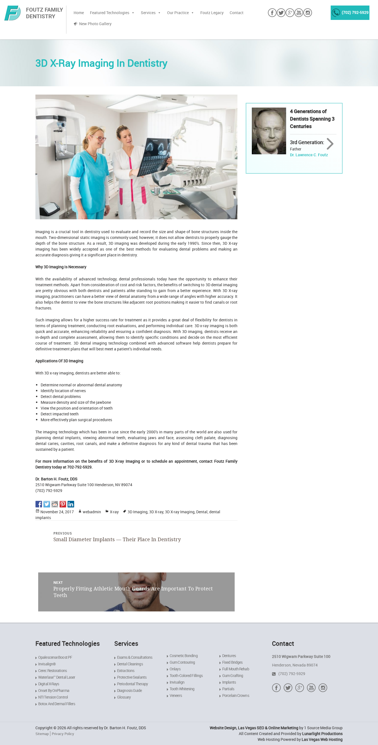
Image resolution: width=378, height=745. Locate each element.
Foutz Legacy (212, 12)
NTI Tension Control (53, 697)
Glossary (124, 697)
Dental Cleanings (130, 663)
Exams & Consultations (134, 657)
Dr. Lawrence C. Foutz (309, 154)
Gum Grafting (232, 675)
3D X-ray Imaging (180, 511)
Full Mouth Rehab (235, 668)
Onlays (175, 668)
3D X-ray (156, 511)
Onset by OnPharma (53, 690)
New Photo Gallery (95, 23)
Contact (237, 12)
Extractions (125, 670)
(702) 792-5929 (355, 12)
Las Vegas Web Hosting (322, 739)
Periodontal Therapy (132, 683)
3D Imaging (137, 511)
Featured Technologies (109, 12)
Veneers (176, 695)
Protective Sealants (131, 677)
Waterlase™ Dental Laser (56, 677)
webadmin (92, 511)
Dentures (229, 655)
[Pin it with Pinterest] (62, 504)
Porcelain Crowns (235, 695)
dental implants (67, 437)
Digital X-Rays (48, 683)
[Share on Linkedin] (71, 504)
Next (330, 144)
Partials (228, 688)
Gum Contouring (182, 662)
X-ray (114, 511)
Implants (229, 682)
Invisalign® (47, 663)
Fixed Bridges (232, 662)
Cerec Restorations (52, 670)
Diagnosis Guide (129, 690)
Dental (202, 511)
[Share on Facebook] (38, 504)
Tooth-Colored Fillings (186, 675)
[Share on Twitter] (46, 504)
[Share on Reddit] (54, 504)
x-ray (204, 325)
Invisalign (177, 682)
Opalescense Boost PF (55, 657)
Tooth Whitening (182, 688)
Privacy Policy (63, 733)
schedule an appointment (174, 461)
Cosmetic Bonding (184, 655)
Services (148, 12)
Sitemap (42, 733)
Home (79, 12)
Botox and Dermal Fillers (56, 703)
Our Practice (178, 12)
